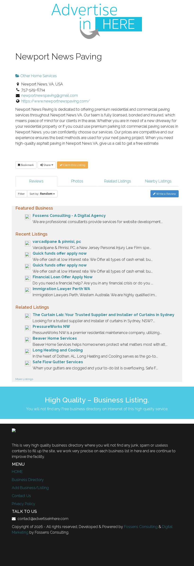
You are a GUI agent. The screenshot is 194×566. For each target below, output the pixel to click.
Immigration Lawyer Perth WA (61, 289)
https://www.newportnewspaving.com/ (55, 101)
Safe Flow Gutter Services (58, 362)
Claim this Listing (73, 165)
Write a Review (165, 193)
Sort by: (41, 193)
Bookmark (27, 165)
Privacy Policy (23, 504)
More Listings (24, 379)
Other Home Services (38, 76)
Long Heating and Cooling (58, 350)
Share (47, 165)
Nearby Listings (158, 181)
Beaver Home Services (55, 338)
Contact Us (21, 496)
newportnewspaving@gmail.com (49, 95)
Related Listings (117, 181)
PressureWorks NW (51, 326)
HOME (17, 471)
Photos (77, 181)
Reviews (36, 181)
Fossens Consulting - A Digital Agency (69, 215)
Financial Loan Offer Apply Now (63, 277)
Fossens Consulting (141, 526)
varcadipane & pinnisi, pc (57, 241)
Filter (21, 193)
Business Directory (28, 479)
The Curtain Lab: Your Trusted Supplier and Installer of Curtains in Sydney (103, 315)
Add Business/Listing (30, 488)
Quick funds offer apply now (60, 253)
